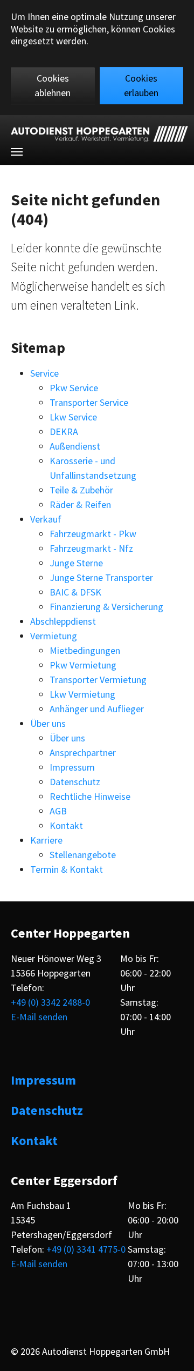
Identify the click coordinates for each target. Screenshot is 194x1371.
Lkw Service (73, 417)
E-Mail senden (39, 1017)
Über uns (48, 723)
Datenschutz (75, 781)
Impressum (72, 767)
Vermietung (53, 636)
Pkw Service (74, 388)
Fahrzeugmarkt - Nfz (91, 548)
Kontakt (66, 825)
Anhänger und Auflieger (97, 709)
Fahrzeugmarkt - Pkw (93, 533)
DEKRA (64, 431)
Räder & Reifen (80, 504)
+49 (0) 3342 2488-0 (50, 1002)
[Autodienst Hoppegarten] (99, 134)
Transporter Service (89, 402)
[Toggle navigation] (17, 152)
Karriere (46, 840)
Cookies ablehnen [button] (52, 85)
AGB (58, 811)
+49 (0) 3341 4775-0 (86, 1249)
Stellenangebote (83, 854)
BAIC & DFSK (75, 592)
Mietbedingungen (85, 650)
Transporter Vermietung (98, 679)
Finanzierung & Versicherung (106, 606)
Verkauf (45, 519)
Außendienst (75, 446)
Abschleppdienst (63, 621)
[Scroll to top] (176, 1353)
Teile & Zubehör (81, 490)
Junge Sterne (76, 563)
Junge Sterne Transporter (101, 577)
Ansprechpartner (83, 752)
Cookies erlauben (141, 85)
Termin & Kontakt (66, 869)
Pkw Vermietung (83, 665)
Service (44, 373)
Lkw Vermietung (82, 694)
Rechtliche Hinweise (90, 796)
